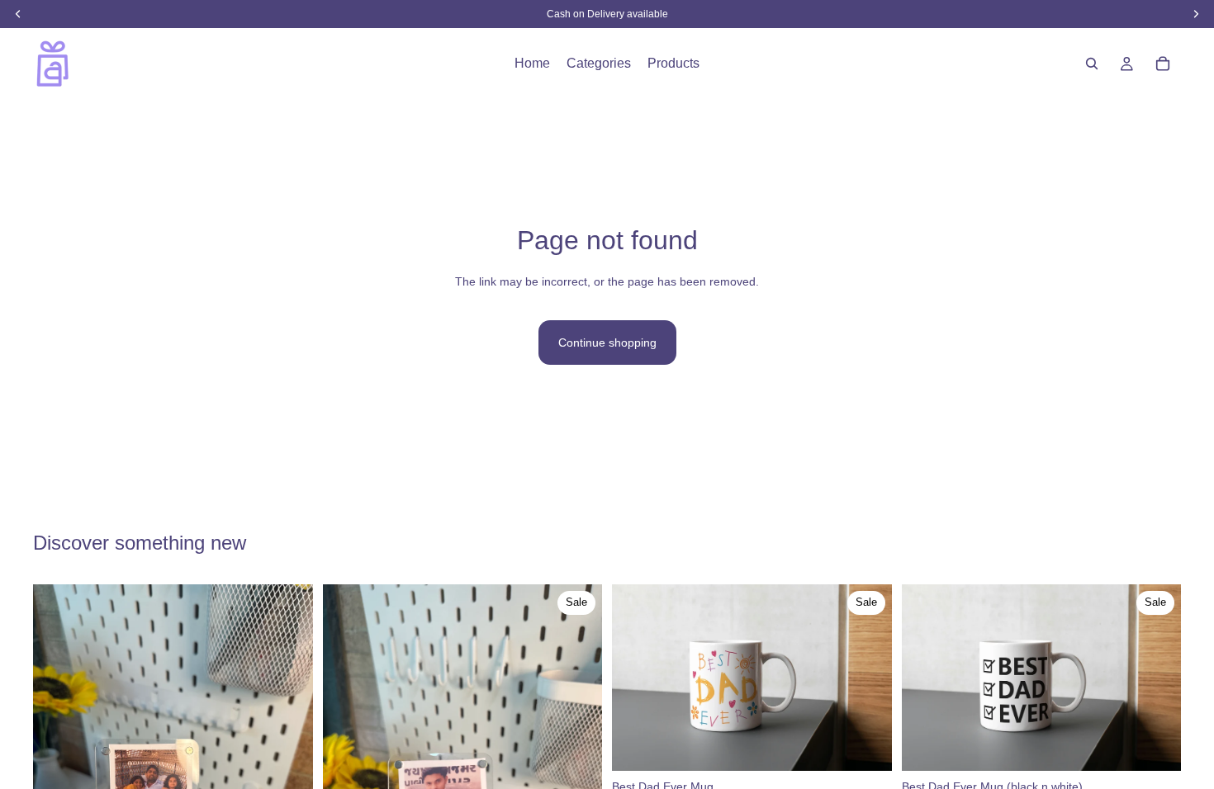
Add (880, 745)
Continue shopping (607, 342)
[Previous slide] (347, 771)
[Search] (1092, 63)
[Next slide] (577, 771)
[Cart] (1163, 63)
